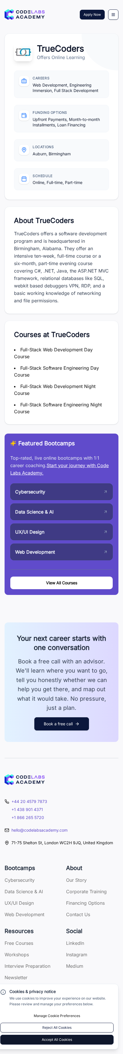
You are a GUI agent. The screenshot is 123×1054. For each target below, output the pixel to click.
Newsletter (16, 977)
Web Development (24, 914)
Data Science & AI (24, 891)
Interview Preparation (27, 966)
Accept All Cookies (57, 1039)
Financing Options (85, 903)
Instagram (76, 954)
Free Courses (19, 943)
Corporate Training (86, 891)
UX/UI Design (19, 903)
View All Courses (61, 582)
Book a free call (58, 723)
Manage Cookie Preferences (57, 1016)
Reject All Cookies (57, 1027)
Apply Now (92, 14)
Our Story (76, 880)
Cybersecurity (20, 880)
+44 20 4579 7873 (29, 801)
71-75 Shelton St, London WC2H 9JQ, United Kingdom (62, 842)
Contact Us (78, 914)
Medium (74, 966)
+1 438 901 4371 (27, 809)
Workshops (17, 954)
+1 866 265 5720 (27, 817)
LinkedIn (75, 943)
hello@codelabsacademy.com (39, 830)
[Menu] (113, 14)
